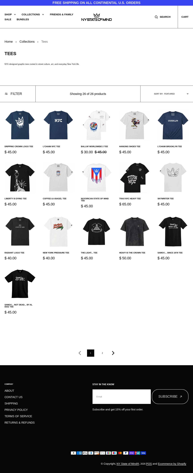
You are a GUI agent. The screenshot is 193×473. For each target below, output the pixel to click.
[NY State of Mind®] (96, 17)
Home (9, 41)
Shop (8, 14)
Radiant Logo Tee (14, 253)
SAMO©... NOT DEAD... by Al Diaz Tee (18, 306)
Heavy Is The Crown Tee (132, 253)
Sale (8, 19)
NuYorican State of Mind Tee (95, 200)
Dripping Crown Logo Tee (19, 146)
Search (165, 16)
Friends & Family (61, 14)
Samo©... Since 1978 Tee (170, 253)
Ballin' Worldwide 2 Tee (94, 146)
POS (149, 463)
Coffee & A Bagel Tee (54, 199)
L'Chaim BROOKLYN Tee (170, 146)
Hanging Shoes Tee (129, 146)
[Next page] (114, 353)
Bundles (23, 19)
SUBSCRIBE (168, 396)
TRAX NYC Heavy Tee (130, 199)
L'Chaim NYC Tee (51, 146)
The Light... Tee (89, 253)
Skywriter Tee (166, 199)
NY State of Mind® (128, 463)
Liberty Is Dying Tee (16, 199)
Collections (31, 14)
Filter (16, 94)
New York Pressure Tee (56, 253)
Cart (184, 16)
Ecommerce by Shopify (172, 463)
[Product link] (20, 132)
